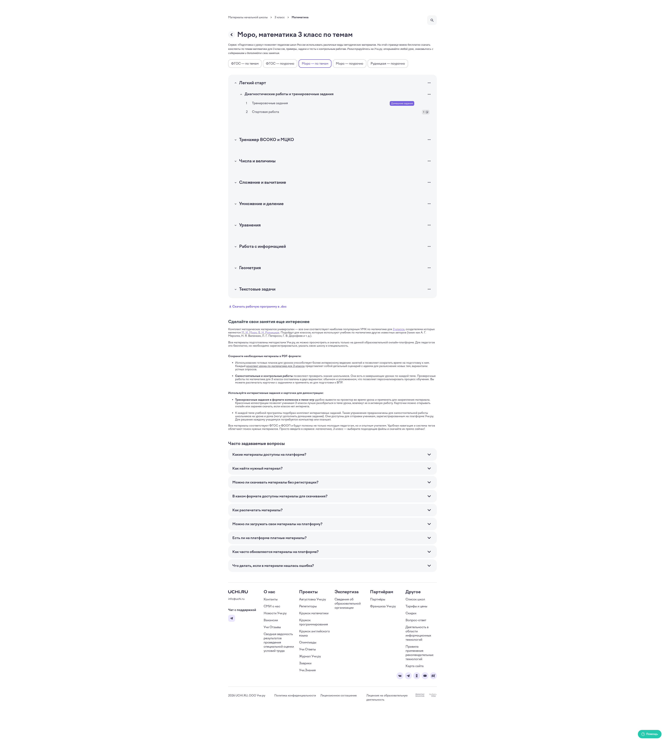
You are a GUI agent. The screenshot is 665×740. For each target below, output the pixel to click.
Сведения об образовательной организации (348, 603)
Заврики (305, 663)
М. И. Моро (249, 332)
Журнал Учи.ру (310, 656)
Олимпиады (307, 642)
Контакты (271, 599)
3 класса (398, 329)
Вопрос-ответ (416, 620)
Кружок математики (314, 613)
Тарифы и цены (416, 606)
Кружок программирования (313, 622)
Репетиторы (308, 606)
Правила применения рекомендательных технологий (419, 653)
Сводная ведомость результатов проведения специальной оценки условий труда (279, 642)
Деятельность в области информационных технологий (418, 633)
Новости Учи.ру (275, 613)
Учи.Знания (307, 670)
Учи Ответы (307, 649)
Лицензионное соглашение (338, 695)
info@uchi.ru (236, 599)
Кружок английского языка (314, 633)
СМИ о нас (272, 606)
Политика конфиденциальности (295, 695)
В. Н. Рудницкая (268, 332)
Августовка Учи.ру (312, 599)
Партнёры (377, 599)
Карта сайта (415, 666)
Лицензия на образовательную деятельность (387, 697)
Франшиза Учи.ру (383, 606)
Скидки (411, 613)
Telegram (231, 618)
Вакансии (271, 620)
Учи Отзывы (272, 627)
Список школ (415, 599)
